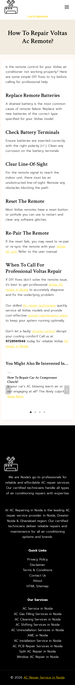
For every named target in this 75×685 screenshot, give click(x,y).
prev (8, 389)
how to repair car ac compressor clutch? (32, 379)
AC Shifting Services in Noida (37, 624)
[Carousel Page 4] (44, 412)
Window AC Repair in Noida (37, 656)
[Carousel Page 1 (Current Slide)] (31, 412)
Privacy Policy (37, 559)
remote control (43, 331)
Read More (15, 396)
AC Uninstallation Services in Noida (37, 630)
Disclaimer (37, 564)
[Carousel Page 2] (35, 412)
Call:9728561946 (37, 17)
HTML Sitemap (37, 586)
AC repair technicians (39, 305)
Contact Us (37, 575)
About (37, 580)
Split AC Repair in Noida (37, 651)
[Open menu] (67, 6)
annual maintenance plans (48, 315)
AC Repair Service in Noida (44, 677)
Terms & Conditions (37, 570)
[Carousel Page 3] (40, 412)
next (66, 389)
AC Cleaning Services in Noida (38, 619)
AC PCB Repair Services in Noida (37, 646)
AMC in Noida (37, 635)
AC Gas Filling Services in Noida (37, 614)
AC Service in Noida (37, 608)
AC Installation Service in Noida (37, 640)
